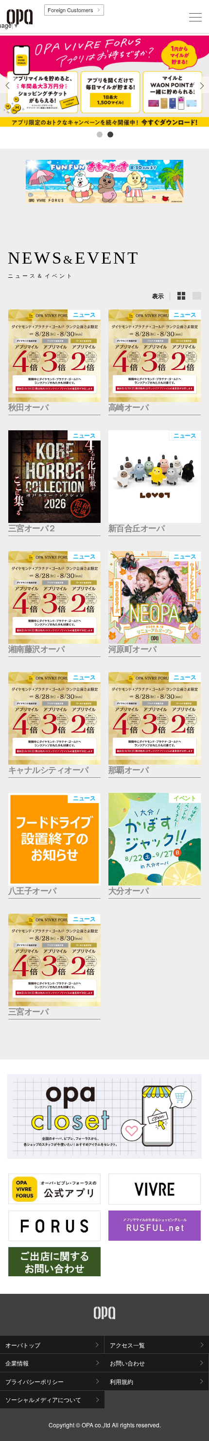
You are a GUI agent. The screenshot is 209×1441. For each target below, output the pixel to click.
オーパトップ (22, 1345)
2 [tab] (109, 134)
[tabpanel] (104, 81)
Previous (8, 92)
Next (201, 92)
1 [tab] (99, 134)
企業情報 (17, 1363)
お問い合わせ (127, 1363)
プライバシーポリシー (34, 1381)
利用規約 (121, 1381)
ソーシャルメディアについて (43, 1399)
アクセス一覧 (127, 1345)
